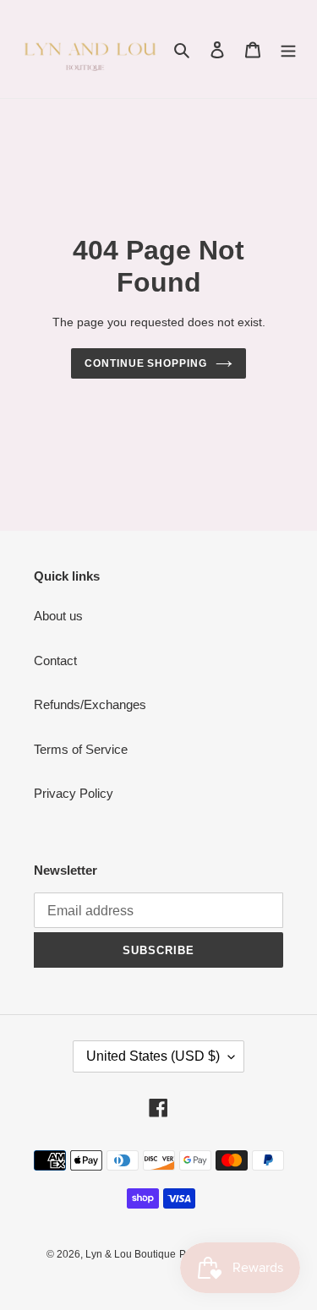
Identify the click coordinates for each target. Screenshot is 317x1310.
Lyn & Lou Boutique (130, 1254)
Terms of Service (81, 749)
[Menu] (288, 49)
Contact (55, 660)
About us (58, 616)
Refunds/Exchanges (90, 704)
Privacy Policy (73, 793)
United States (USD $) (153, 1056)
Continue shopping (146, 363)
